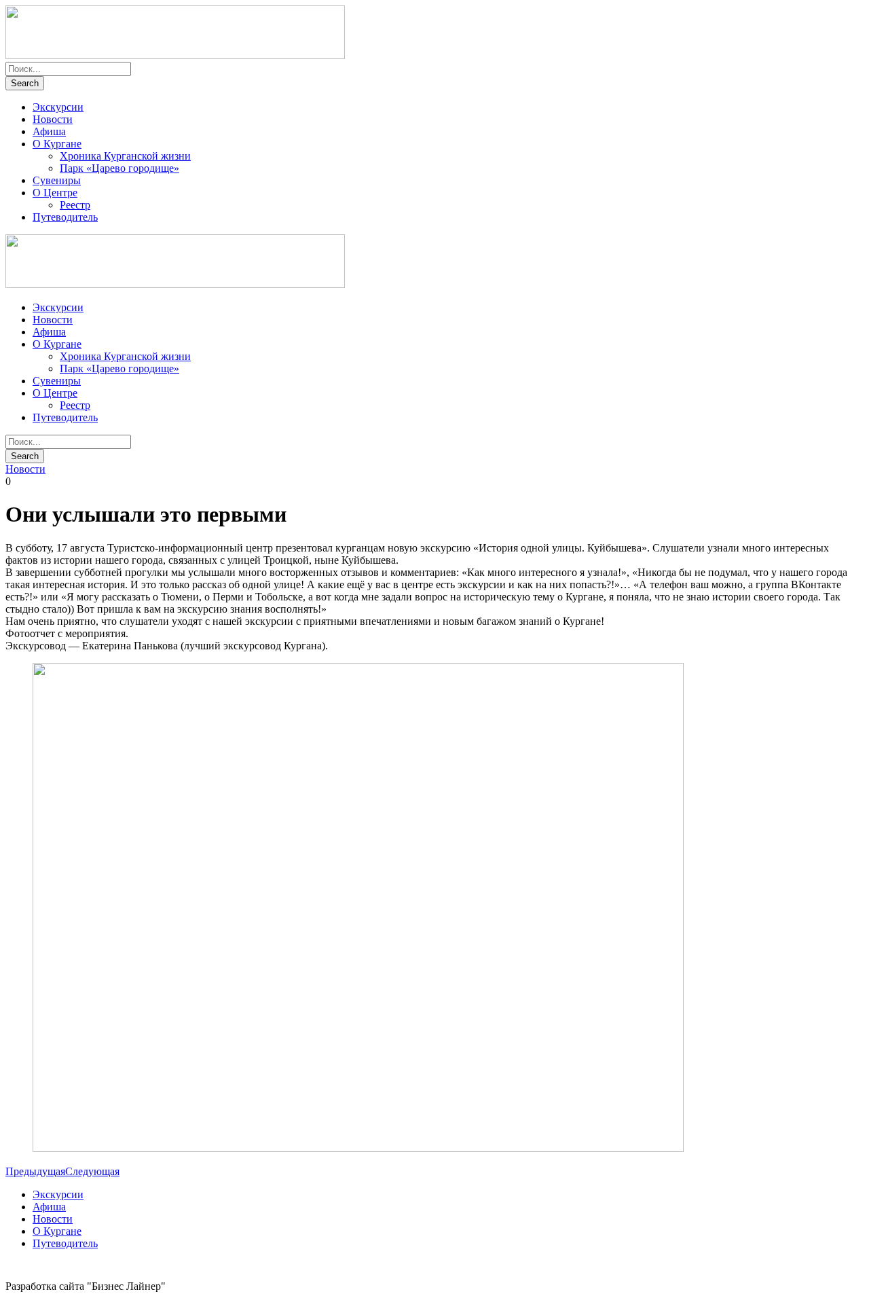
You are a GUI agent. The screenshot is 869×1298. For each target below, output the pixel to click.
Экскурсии (58, 107)
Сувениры (57, 180)
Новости (53, 119)
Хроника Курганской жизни (125, 156)
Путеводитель (65, 217)
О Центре (55, 192)
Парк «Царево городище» (119, 168)
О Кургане (57, 143)
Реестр (75, 205)
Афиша (49, 131)
